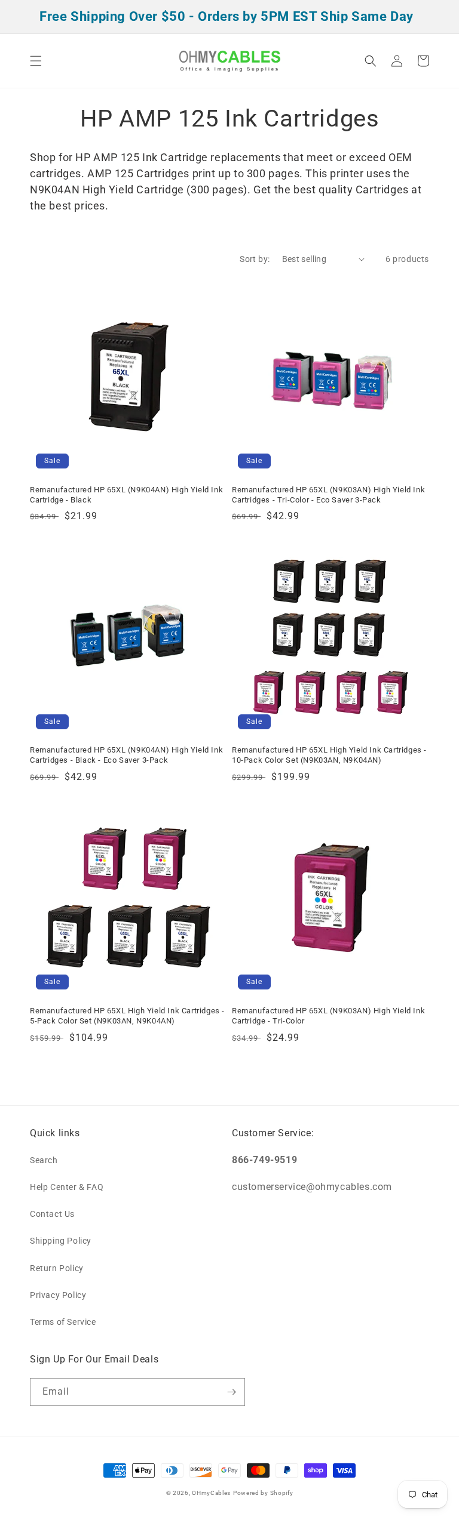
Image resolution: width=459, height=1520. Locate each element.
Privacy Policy (58, 1295)
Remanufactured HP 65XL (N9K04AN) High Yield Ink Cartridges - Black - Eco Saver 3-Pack (126, 754)
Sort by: (255, 259)
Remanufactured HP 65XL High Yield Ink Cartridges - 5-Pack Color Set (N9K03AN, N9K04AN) (127, 1015)
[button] (36, 61)
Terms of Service (63, 1322)
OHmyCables (211, 1493)
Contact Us (52, 1214)
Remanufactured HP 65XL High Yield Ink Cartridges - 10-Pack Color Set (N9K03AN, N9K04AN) (329, 754)
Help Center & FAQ (66, 1187)
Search (44, 1160)
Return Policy (57, 1268)
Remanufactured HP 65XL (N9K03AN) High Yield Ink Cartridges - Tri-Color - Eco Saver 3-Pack (328, 494)
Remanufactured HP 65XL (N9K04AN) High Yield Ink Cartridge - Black (126, 494)
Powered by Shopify (263, 1493)
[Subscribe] (231, 1392)
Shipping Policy (60, 1240)
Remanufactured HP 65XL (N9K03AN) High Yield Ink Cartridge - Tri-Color (328, 1015)
